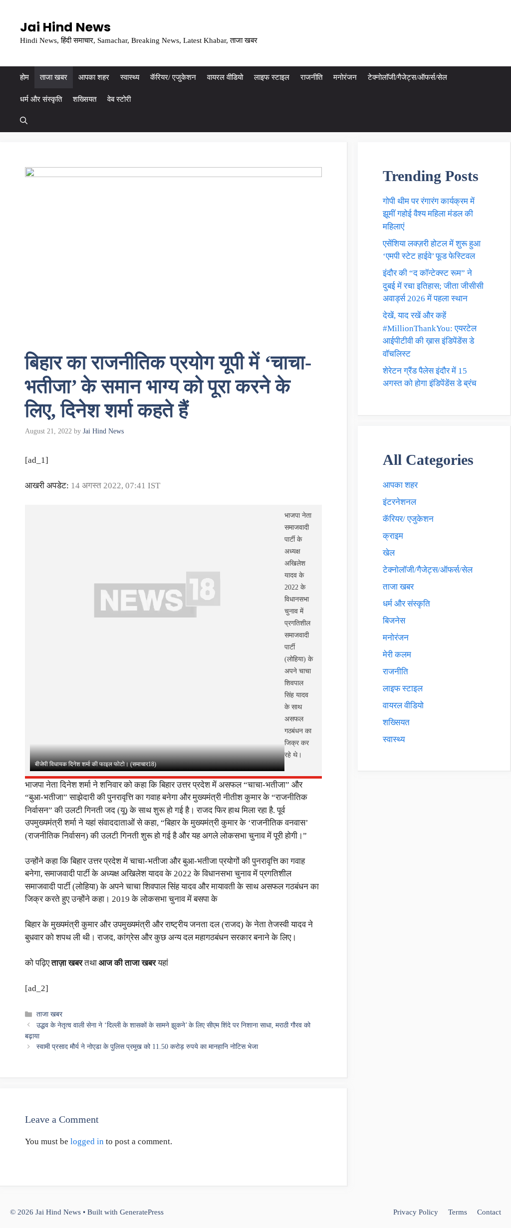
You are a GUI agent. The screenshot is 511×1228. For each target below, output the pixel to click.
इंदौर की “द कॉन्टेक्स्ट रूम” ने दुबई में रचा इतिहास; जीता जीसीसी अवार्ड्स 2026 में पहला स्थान (433, 285)
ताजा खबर (53, 77)
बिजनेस (394, 620)
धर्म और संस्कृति (41, 99)
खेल (389, 553)
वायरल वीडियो (225, 77)
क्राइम (393, 536)
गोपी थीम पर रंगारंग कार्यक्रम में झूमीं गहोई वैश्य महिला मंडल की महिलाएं (429, 214)
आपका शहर (93, 77)
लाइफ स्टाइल (271, 77)
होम (24, 77)
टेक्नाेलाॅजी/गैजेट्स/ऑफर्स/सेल (407, 77)
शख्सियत (84, 99)
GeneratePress (142, 1212)
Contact (489, 1212)
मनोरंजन (345, 77)
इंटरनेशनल (399, 502)
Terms (457, 1212)
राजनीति (311, 77)
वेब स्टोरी (119, 99)
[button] (23, 121)
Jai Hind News (65, 27)
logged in (87, 1141)
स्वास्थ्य (129, 77)
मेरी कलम (397, 654)
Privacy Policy (415, 1212)
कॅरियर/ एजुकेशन (173, 77)
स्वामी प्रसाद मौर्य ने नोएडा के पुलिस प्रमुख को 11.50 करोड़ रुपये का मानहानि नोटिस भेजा (147, 1046)
